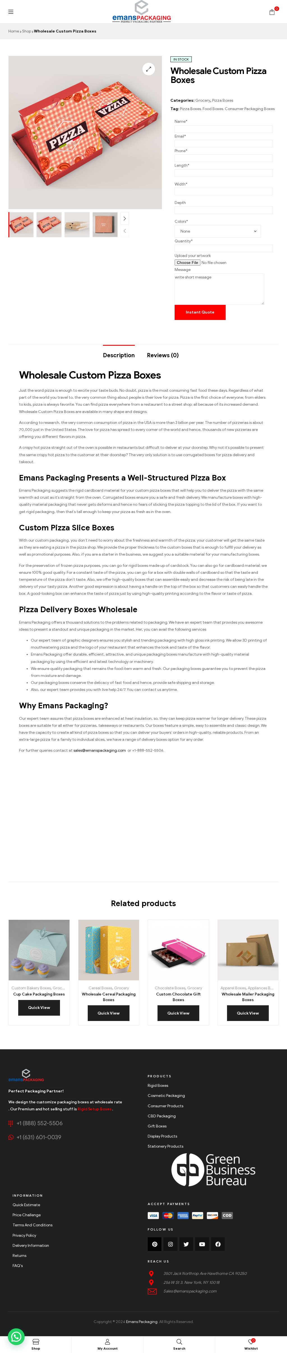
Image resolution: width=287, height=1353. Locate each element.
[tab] (119, 353)
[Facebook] (218, 1244)
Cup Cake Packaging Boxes (39, 994)
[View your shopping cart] (272, 11)
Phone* (181, 150)
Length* (182, 165)
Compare (46, 978)
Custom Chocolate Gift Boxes (178, 997)
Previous (125, 230)
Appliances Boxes (263, 988)
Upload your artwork (193, 255)
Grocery (202, 100)
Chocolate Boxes (170, 988)
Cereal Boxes (100, 988)
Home (13, 31)
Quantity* (184, 241)
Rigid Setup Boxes (94, 1109)
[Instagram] (170, 1244)
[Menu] (10, 11)
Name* (181, 121)
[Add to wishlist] (33, 978)
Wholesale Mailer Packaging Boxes (248, 997)
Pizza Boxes (222, 100)
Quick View (58, 978)
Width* (181, 184)
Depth (180, 202)
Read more (21, 978)
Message (183, 269)
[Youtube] (202, 1244)
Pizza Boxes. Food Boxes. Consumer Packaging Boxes (227, 108)
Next (125, 218)
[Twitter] (186, 1244)
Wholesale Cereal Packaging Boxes (109, 997)
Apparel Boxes (233, 988)
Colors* (181, 221)
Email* (180, 136)
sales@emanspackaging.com (99, 750)
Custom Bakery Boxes (31, 988)
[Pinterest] (154, 1244)
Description (119, 355)
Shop (26, 31)
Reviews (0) (163, 355)
